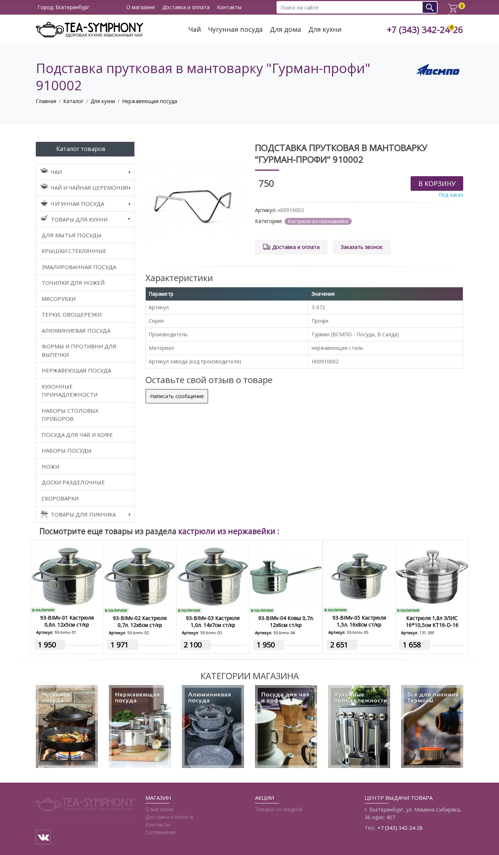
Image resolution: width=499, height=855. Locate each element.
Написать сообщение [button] (177, 396)
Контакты (229, 7)
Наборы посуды (67, 450)
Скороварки (60, 498)
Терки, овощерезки (72, 314)
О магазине (140, 7)
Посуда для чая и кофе (77, 434)
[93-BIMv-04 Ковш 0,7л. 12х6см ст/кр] (286, 575)
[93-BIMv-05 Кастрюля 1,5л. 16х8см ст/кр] (359, 575)
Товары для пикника (83, 514)
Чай (194, 30)
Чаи (56, 171)
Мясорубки (59, 298)
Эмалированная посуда (79, 267)
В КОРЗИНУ (437, 183)
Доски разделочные (73, 482)
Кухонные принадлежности (70, 390)
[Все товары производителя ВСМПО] (438, 69)
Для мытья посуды (72, 235)
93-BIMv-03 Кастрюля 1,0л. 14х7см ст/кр (213, 621)
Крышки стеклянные (74, 250)
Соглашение (160, 832)
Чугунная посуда (235, 30)
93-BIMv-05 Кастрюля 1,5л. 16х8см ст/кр (359, 621)
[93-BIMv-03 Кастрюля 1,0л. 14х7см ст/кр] (212, 575)
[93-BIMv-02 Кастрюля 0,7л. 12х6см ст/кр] (139, 575)
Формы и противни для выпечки (79, 350)
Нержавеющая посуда (149, 101)
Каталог (73, 101)
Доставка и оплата (186, 7)
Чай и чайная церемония (89, 187)
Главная (46, 101)
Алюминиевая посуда (76, 330)
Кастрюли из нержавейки (318, 221)
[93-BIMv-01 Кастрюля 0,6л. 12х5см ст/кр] (67, 575)
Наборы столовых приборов (70, 415)
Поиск (432, 7)
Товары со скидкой (278, 809)
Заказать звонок (361, 246)
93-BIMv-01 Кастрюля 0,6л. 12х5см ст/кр (67, 621)
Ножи (50, 466)
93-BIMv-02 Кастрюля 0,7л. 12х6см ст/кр (140, 621)
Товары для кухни (79, 219)
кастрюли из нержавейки (227, 531)
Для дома (285, 30)
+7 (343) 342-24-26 (425, 29)
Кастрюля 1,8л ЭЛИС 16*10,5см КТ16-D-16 (432, 621)
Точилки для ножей (73, 282)
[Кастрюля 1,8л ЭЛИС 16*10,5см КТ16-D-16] (432, 575)
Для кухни (325, 30)
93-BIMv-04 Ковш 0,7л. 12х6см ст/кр (286, 621)
